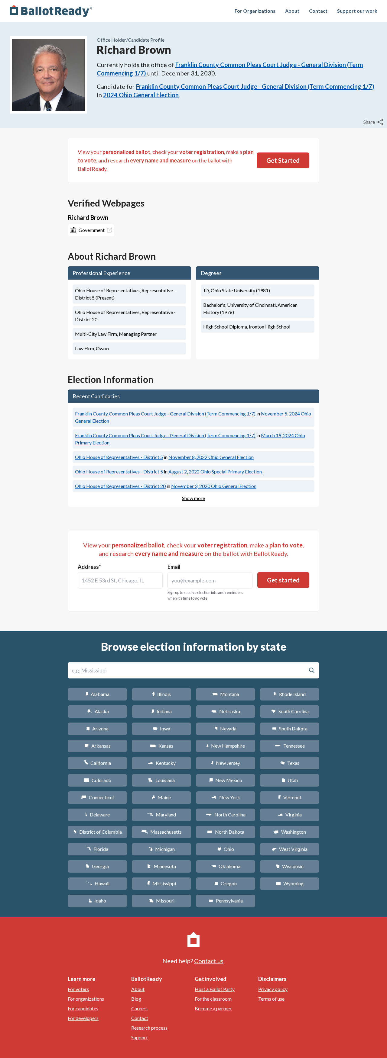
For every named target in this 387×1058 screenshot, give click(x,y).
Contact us (208, 960)
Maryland (161, 814)
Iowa (161, 728)
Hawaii (97, 883)
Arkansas (97, 746)
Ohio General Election (211, 457)
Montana (225, 694)
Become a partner (213, 1008)
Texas (289, 763)
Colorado (97, 780)
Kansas (161, 746)
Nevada (225, 728)
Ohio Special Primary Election (215, 471)
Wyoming (290, 883)
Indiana (161, 711)
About (292, 11)
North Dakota (225, 832)
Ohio (225, 849)
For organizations (86, 999)
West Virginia (289, 849)
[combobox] (120, 580)
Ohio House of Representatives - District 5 (119, 457)
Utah (290, 780)
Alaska (97, 711)
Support (139, 1037)
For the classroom (213, 999)
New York (225, 797)
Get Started (283, 160)
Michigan (161, 849)
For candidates (83, 1008)
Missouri (161, 900)
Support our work (357, 11)
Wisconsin (290, 866)
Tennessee (290, 746)
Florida (97, 849)
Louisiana (161, 780)
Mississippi (161, 883)
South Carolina (290, 711)
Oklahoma (225, 866)
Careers (139, 1008)
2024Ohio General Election (141, 94)
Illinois (161, 694)
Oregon (225, 883)
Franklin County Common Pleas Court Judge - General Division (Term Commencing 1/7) (255, 86)
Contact (318, 11)
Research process (149, 1028)
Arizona (97, 728)
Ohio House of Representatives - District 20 (120, 486)
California (97, 763)
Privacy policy (273, 989)
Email (173, 566)
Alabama (97, 694)
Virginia (290, 814)
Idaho (97, 900)
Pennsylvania (226, 900)
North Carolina (226, 814)
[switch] (374, 122)
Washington (289, 832)
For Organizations (255, 11)
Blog (136, 999)
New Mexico (225, 780)
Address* (89, 566)
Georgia (97, 866)
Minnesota (161, 866)
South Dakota (289, 728)
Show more (193, 498)
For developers (83, 1018)
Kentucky (162, 763)
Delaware (97, 814)
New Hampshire (225, 746)
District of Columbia (97, 832)
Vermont (289, 797)
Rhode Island (290, 694)
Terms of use (271, 999)
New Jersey (225, 763)
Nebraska (225, 711)
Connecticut (97, 797)
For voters (78, 989)
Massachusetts (161, 832)
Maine (161, 797)
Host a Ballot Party (215, 989)
